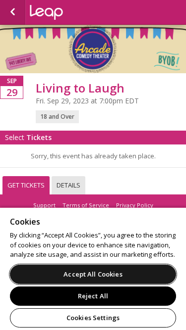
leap (79, 12)
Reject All (93, 295)
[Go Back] (12, 12)
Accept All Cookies (92, 274)
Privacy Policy (134, 205)
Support (44, 205)
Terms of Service (85, 205)
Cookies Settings (93, 317)
